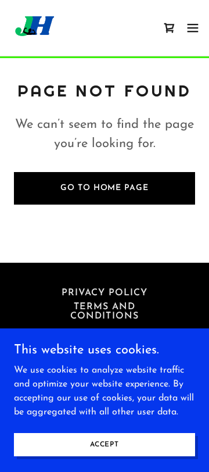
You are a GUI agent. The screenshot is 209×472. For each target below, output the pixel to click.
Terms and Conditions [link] (104, 311)
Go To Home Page (104, 188)
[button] (192, 28)
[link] (35, 28)
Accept (104, 444)
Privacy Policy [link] (104, 293)
